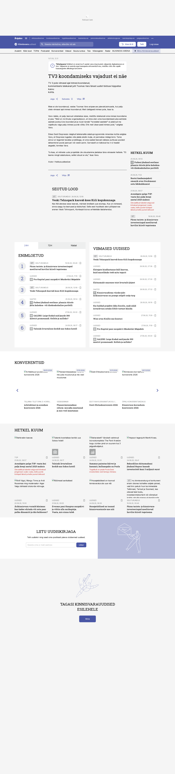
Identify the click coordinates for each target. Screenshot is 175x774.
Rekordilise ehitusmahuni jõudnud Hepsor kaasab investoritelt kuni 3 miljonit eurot (143, 466)
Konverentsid (57, 51)
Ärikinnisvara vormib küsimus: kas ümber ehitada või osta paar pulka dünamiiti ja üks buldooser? (31, 509)
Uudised (33, 276)
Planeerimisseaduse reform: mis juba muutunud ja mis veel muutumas (70, 408)
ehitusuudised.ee (38, 38)
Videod (68, 51)
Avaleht (18, 51)
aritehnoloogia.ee (114, 38)
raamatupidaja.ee (128, 38)
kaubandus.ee (83, 38)
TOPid (36, 51)
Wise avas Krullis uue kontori (107, 318)
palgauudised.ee (143, 38)
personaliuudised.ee (98, 38)
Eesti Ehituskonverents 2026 (103, 405)
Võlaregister (97, 51)
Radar (107, 51)
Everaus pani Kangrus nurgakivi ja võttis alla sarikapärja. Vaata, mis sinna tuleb (68, 509)
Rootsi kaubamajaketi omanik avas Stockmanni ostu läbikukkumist (143, 181)
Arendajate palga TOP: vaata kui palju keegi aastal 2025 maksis (141, 197)
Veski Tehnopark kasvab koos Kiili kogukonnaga (83, 200)
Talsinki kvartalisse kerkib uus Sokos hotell (55, 328)
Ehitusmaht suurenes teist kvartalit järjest (114, 282)
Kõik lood (27, 51)
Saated (33, 299)
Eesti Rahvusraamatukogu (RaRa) (104, 402)
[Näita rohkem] (152, 38)
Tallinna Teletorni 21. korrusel (38, 402)
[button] (50, 545)
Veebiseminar (62, 402)
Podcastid (45, 51)
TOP (16, 457)
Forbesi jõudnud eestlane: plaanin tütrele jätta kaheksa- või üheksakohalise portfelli (145, 165)
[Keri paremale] (157, 390)
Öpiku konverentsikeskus (134, 402)
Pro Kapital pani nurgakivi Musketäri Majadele (57, 279)
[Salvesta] (80, 263)
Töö (89, 51)
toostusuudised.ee (53, 38)
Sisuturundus (79, 51)
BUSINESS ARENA (121, 51)
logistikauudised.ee (69, 38)
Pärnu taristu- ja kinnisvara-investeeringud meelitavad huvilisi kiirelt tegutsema (145, 222)
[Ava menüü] (26, 38)
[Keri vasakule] (17, 390)
